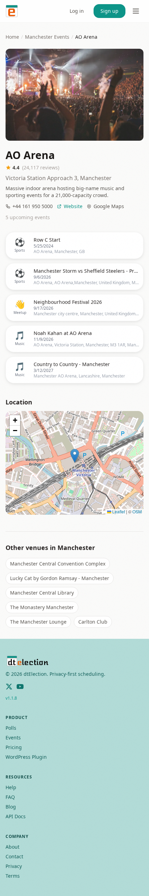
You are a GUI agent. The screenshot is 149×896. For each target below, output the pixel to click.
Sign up (109, 11)
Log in (77, 11)
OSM (137, 511)
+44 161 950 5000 (32, 206)
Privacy (14, 866)
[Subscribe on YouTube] (20, 686)
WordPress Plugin (26, 757)
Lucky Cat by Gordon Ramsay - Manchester (59, 578)
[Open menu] (135, 11)
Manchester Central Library (42, 592)
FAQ (10, 797)
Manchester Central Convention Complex (57, 563)
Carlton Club (92, 621)
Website (73, 206)
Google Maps (109, 206)
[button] (74, 456)
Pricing (14, 747)
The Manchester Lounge (38, 621)
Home (12, 37)
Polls (11, 728)
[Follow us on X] (9, 686)
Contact (14, 856)
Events (13, 737)
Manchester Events (47, 37)
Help (11, 787)
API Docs (16, 816)
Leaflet (118, 511)
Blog (11, 806)
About (12, 846)
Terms (13, 875)
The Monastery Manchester (42, 607)
